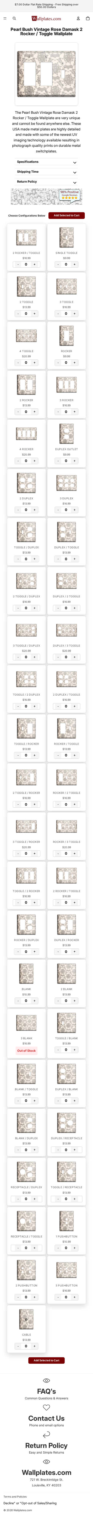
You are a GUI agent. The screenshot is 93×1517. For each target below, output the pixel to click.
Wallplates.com (22, 1510)
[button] (26, 237)
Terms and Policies (15, 1496)
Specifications (27, 161)
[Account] (78, 18)
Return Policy (27, 181)
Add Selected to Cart (66, 215)
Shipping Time (27, 171)
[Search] (14, 18)
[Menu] (5, 18)
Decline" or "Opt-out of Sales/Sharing (30, 1503)
